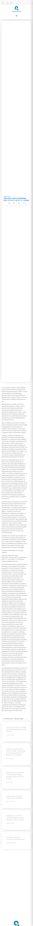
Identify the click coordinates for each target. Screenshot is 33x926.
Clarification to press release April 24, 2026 (14, 797)
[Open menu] (16, 16)
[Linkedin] (10, 2)
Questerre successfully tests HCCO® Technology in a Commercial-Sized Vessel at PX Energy (15, 752)
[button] (9, 203)
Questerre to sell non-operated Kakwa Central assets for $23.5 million (15, 818)
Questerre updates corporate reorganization (15, 838)
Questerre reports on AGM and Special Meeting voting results (16, 729)
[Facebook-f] (2, 2)
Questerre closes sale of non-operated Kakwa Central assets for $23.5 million (15, 776)
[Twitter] (6, 2)
